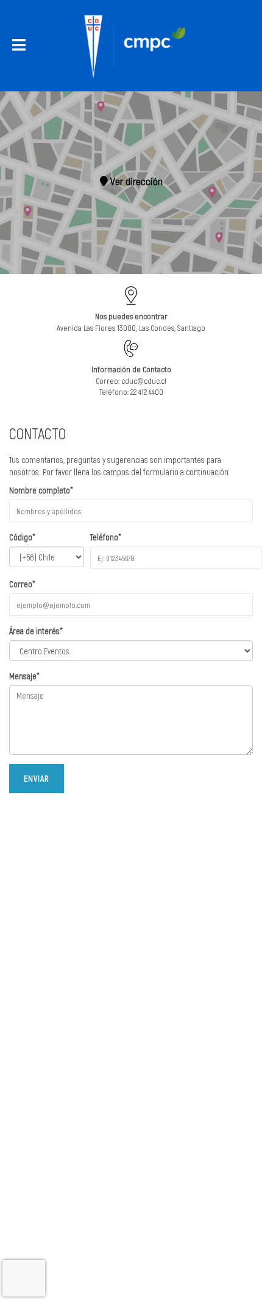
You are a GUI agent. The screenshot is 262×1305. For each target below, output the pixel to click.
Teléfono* (105, 537)
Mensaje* (24, 676)
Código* (22, 537)
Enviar (36, 778)
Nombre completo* (41, 490)
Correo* (22, 584)
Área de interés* (36, 631)
